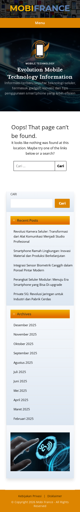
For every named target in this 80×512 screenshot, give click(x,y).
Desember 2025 (25, 325)
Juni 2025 (20, 381)
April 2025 (21, 400)
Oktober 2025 (23, 344)
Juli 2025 (20, 372)
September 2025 (25, 353)
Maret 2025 (22, 409)
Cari (13, 194)
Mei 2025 (20, 390)
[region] (40, 70)
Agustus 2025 (23, 362)
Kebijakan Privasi (30, 496)
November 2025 (25, 334)
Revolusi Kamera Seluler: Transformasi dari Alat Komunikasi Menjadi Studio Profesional (41, 236)
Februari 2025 (24, 419)
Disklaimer (54, 496)
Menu (40, 22)
